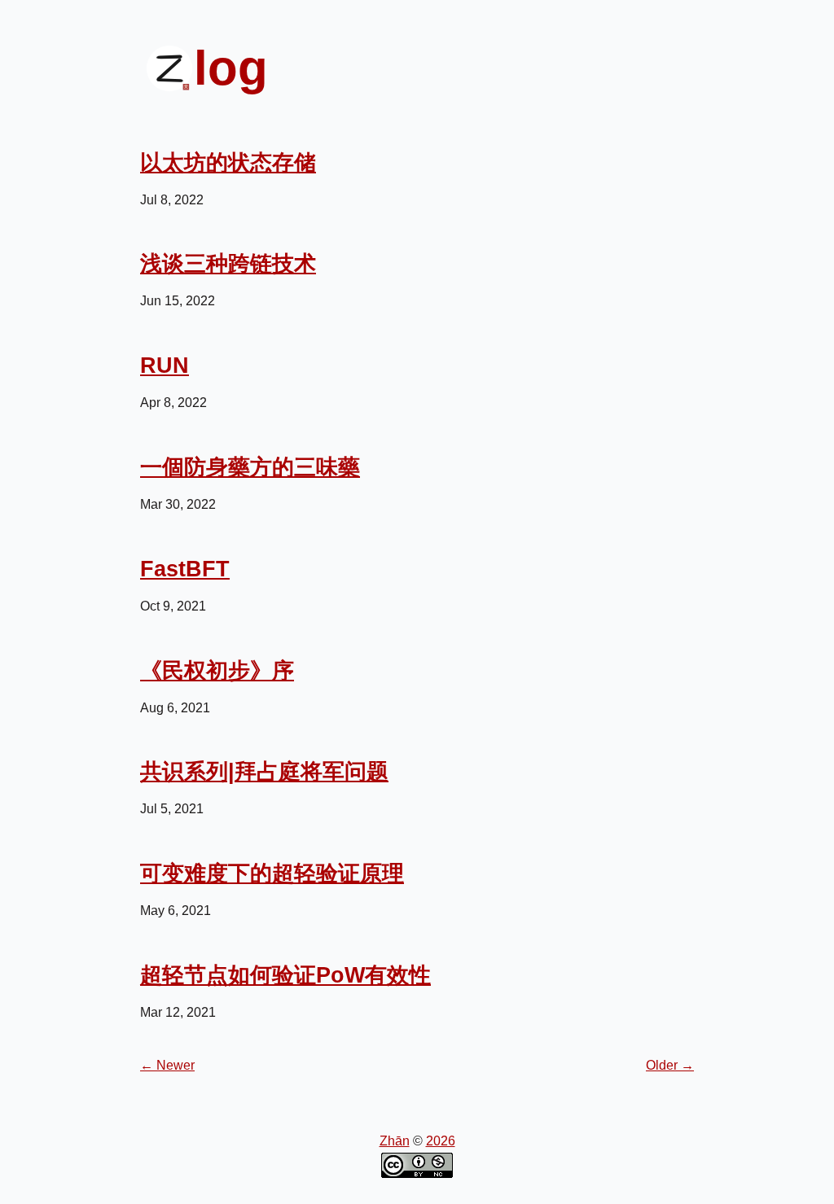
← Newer (167, 1065)
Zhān (395, 1141)
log (231, 68)
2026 (440, 1141)
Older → (670, 1065)
